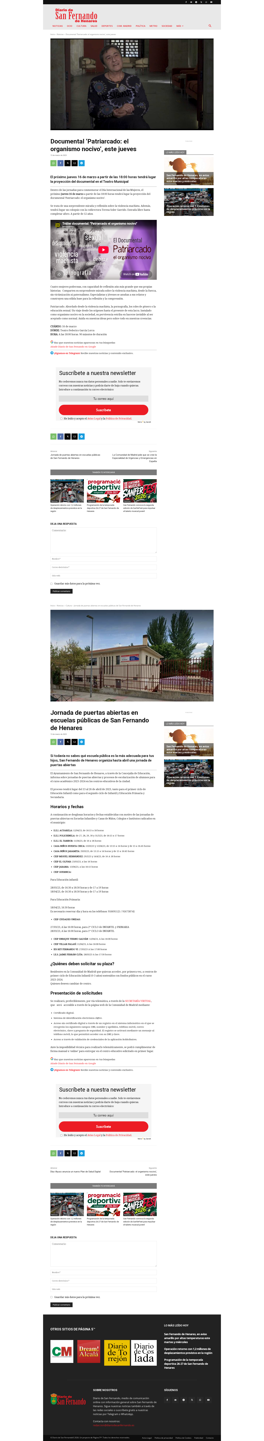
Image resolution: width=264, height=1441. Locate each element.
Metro (153, 25)
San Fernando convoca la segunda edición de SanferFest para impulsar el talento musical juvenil (139, 508)
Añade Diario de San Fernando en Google (73, 346)
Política (140, 25)
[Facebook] (186, 2)
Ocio (69, 25)
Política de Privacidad (118, 418)
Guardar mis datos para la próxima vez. (77, 583)
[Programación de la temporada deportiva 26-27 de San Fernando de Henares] (103, 491)
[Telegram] (196, 2)
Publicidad (198, 1438)
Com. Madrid (124, 25)
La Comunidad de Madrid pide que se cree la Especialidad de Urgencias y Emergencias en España (134, 458)
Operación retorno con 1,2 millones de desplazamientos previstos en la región (66, 508)
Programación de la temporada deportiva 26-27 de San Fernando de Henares (103, 508)
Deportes (107, 25)
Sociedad (167, 25)
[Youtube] (211, 2)
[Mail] (191, 2)
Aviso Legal (94, 418)
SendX (148, 422)
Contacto (210, 1438)
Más (178, 25)
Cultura (81, 25)
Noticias (58, 25)
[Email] (75, 163)
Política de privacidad (164, 1438)
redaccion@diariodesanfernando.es (113, 1425)
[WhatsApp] (206, 2)
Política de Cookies (183, 1438)
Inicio (52, 34)
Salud (94, 25)
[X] (201, 2)
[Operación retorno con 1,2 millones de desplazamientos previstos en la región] (67, 491)
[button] (210, 26)
